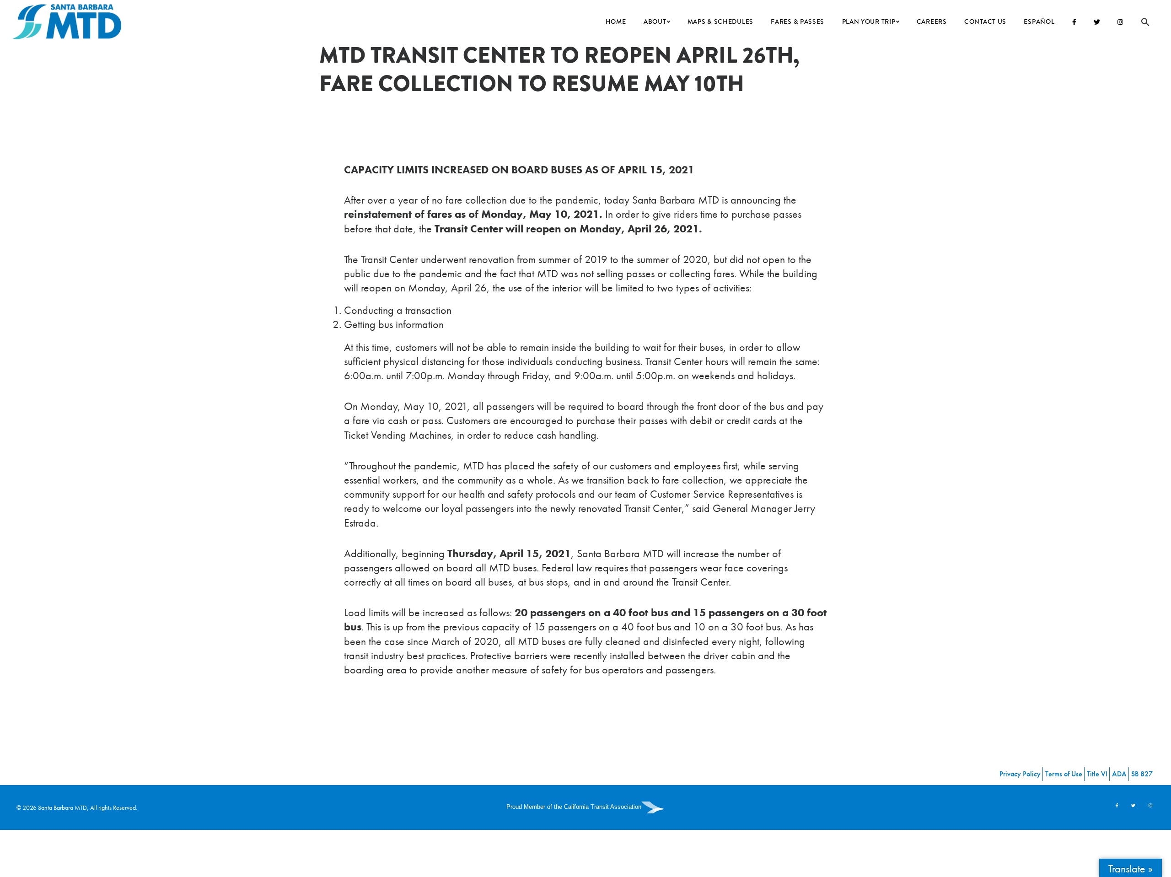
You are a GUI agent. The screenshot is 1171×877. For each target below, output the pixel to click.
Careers (932, 21)
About (655, 21)
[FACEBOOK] (1074, 21)
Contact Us (985, 21)
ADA (1119, 774)
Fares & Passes (797, 21)
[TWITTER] (1097, 21)
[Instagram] (1150, 805)
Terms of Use (1063, 774)
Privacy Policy (1020, 774)
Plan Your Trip (869, 21)
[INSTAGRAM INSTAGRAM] (1120, 21)
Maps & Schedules (720, 21)
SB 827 (1142, 774)
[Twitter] (1133, 805)
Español (1039, 21)
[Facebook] (1116, 805)
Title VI (1097, 774)
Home (616, 21)
